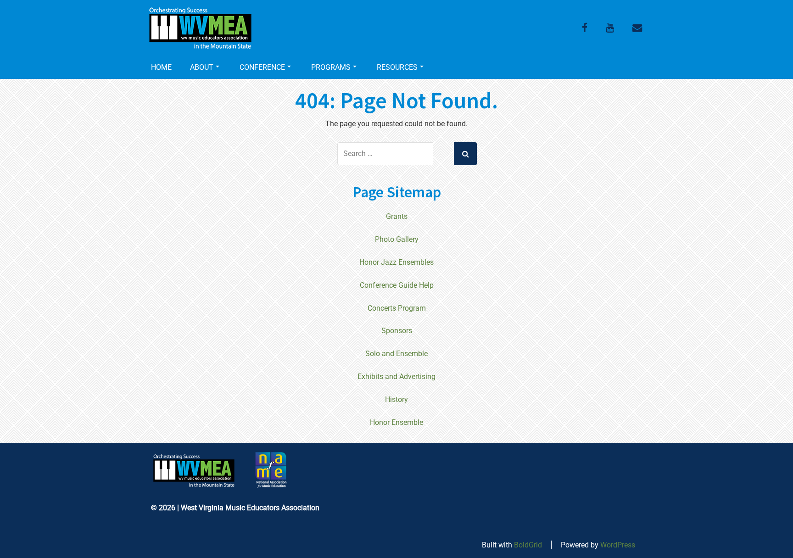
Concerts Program (397, 308)
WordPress (617, 545)
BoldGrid (528, 545)
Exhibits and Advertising (396, 376)
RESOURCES (397, 67)
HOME (161, 67)
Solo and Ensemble (396, 353)
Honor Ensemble (396, 422)
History (396, 399)
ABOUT (201, 67)
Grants (397, 216)
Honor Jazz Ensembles (396, 262)
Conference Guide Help (397, 285)
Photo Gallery (397, 239)
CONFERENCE (262, 67)
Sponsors (396, 330)
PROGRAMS (331, 67)
